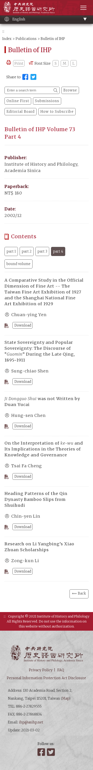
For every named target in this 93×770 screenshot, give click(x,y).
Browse (70, 90)
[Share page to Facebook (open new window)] (25, 77)
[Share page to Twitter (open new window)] (33, 77)
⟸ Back (79, 593)
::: (3, 31)
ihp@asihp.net (31, 722)
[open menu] (83, 8)
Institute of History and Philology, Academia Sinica (29, 7)
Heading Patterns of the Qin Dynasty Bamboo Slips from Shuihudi (36, 499)
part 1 (11, 251)
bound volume (18, 264)
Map (65, 698)
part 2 (27, 251)
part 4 (58, 251)
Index (7, 39)
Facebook (41, 752)
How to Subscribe (57, 111)
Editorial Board (21, 111)
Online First (18, 101)
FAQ (60, 670)
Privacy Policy (41, 670)
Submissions (47, 101)
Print (18, 63)
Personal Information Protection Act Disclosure (46, 678)
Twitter (51, 752)
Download (22, 325)
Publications (26, 39)
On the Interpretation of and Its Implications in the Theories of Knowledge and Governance (44, 449)
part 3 (42, 251)
